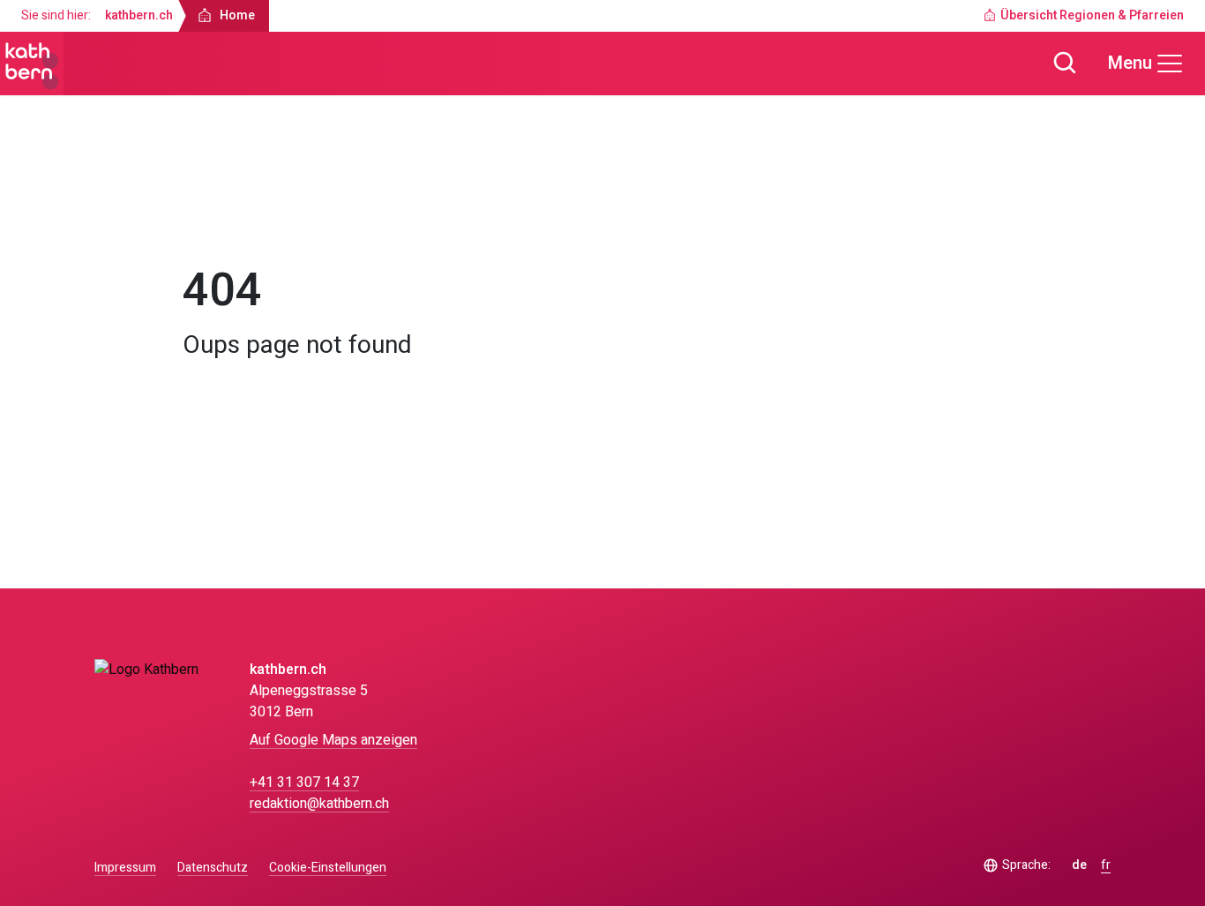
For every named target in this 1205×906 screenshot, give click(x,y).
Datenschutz (212, 867)
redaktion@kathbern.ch (319, 803)
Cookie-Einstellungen (327, 868)
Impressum (125, 867)
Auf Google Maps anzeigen (333, 740)
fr (1106, 865)
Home (216, 217)
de (1079, 865)
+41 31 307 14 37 (304, 782)
